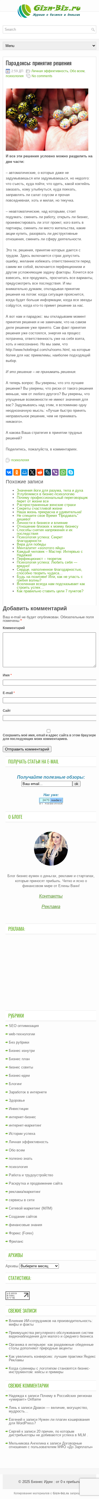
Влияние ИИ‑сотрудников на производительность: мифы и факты (51, 1322)
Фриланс (16, 1241)
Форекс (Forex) (21, 1233)
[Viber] (55, 472)
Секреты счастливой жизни (39, 508)
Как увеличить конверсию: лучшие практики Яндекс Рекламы (52, 1358)
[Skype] (70, 472)
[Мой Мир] (24, 472)
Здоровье (17, 1100)
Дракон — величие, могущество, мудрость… (48, 1409)
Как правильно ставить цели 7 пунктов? (50, 591)
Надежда (16, 1396)
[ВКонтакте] (9, 472)
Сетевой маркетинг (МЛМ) (30, 1208)
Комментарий (14, 628)
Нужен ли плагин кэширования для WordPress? (49, 1421)
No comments (42, 76)
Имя (7, 675)
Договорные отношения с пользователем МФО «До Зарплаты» (51, 1445)
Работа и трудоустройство (31, 1175)
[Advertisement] (51, 971)
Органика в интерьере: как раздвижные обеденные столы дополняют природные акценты (51, 1346)
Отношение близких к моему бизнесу (47, 526)
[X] (32, 472)
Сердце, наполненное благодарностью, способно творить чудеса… (49, 571)
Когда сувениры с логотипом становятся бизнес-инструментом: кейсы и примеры (49, 1370)
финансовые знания (25, 1225)
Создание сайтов (23, 1216)
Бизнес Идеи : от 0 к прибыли (56, 1482)
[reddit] (40, 472)
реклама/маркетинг (25, 1192)
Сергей (14, 1431)
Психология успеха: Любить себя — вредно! (47, 564)
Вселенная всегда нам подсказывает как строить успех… (51, 586)
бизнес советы (21, 1067)
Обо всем (77, 71)
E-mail (9, 693)
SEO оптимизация (24, 1026)
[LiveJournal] (47, 472)
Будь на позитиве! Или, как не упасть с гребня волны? (50, 578)
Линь (13, 1408)
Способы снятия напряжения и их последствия (45, 532)
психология (15, 76)
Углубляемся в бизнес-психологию (46, 494)
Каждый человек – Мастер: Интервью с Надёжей (50, 553)
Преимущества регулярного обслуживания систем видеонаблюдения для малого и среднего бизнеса (51, 1334)
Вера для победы (31, 544)
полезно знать (20, 1158)
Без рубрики (19, 1042)
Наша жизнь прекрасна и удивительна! (49, 512)
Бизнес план (19, 1059)
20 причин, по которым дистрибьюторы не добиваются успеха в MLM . (48, 1433)
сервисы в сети (21, 1200)
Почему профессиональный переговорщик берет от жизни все (52, 499)
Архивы (12, 1266)
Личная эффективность (49, 71)
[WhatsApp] (63, 472)
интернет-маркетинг (25, 1125)
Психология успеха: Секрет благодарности (40, 539)
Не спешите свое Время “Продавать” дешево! (47, 517)
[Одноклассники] (16, 472)
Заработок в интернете (28, 1092)
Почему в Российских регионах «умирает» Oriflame (50, 1397)
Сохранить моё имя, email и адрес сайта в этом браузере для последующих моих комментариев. (49, 737)
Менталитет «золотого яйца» (41, 548)
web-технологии (22, 1034)
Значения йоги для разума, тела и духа (50, 490)
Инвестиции (18, 1109)
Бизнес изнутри (22, 1051)
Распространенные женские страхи (46, 505)
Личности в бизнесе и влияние (42, 523)
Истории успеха (22, 1134)
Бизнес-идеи (19, 1075)
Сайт (7, 711)
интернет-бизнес (22, 1117)
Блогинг (15, 1084)
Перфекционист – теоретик (39, 559)
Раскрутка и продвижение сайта (35, 1183)
